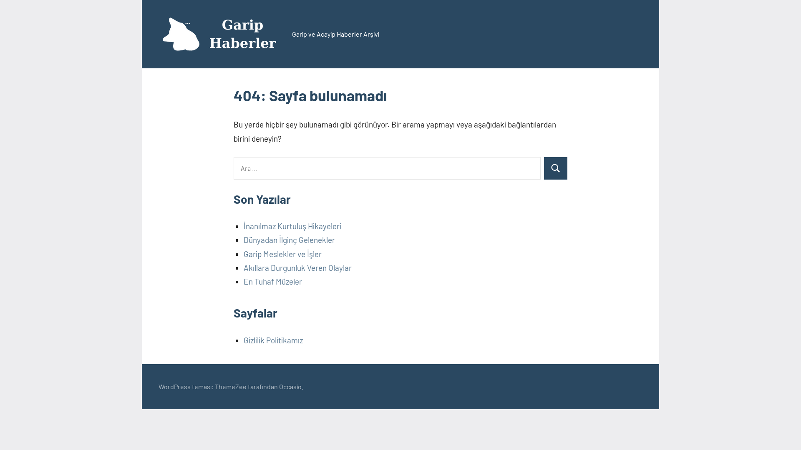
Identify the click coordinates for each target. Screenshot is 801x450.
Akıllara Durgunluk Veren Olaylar (298, 267)
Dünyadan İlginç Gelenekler (289, 240)
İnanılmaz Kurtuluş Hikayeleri (292, 226)
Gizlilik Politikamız (273, 340)
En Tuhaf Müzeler (273, 281)
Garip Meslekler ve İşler (283, 254)
